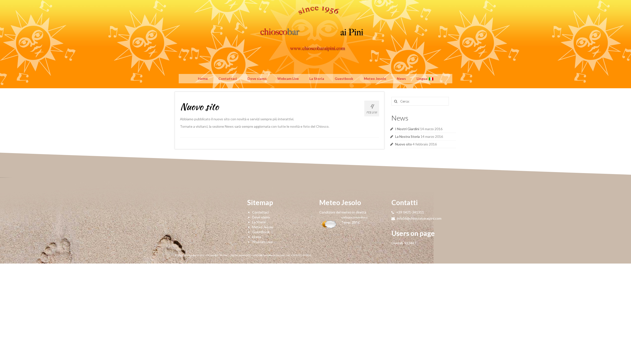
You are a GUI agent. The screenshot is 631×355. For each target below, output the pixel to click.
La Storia (316, 78)
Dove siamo (257, 78)
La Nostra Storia (407, 136)
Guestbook (344, 78)
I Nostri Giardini (407, 129)
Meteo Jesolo (375, 78)
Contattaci (227, 78)
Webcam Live (288, 78)
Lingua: (423, 78)
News (401, 78)
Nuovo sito (403, 144)
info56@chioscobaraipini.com (418, 218)
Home (203, 78)
